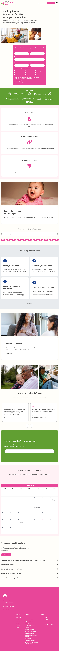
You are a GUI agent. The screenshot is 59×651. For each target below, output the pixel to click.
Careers (18, 621)
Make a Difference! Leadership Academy (31, 636)
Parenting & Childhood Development (45, 620)
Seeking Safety (28, 627)
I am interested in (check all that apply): (22, 68)
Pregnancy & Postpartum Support (48, 617)
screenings (38, 74)
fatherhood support (29, 74)
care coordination (18, 74)
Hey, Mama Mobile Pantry (30, 631)
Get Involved (19, 619)
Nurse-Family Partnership (30, 625)
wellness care (18, 71)
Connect (26, 617)
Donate (18, 627)
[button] (27, 426)
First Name (16, 50)
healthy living (28, 71)
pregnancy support (39, 71)
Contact (18, 625)
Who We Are (19, 617)
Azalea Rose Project (29, 619)
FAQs (17, 623)
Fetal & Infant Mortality (30, 640)
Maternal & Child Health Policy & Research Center (31, 643)
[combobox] (27, 234)
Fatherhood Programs (29, 629)
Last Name (32, 50)
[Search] (55, 234)
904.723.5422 (6, 609)
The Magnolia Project (29, 621)
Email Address (17, 56)
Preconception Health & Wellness (48, 624)
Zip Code (32, 62)
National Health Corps (29, 633)
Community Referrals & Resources (48, 622)
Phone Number (17, 62)
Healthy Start (27, 623)
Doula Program (28, 638)
